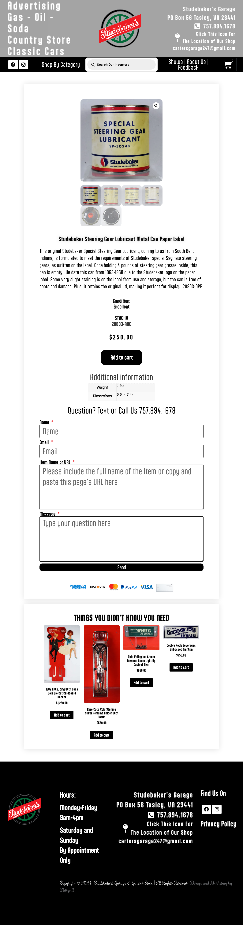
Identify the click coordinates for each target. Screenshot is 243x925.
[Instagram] (23, 64)
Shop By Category (61, 64)
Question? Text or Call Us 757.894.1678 (122, 410)
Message (48, 514)
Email (44, 442)
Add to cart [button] (62, 715)
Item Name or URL (55, 462)
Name (44, 422)
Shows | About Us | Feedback (188, 64)
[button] (156, 105)
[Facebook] (13, 64)
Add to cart (121, 357)
